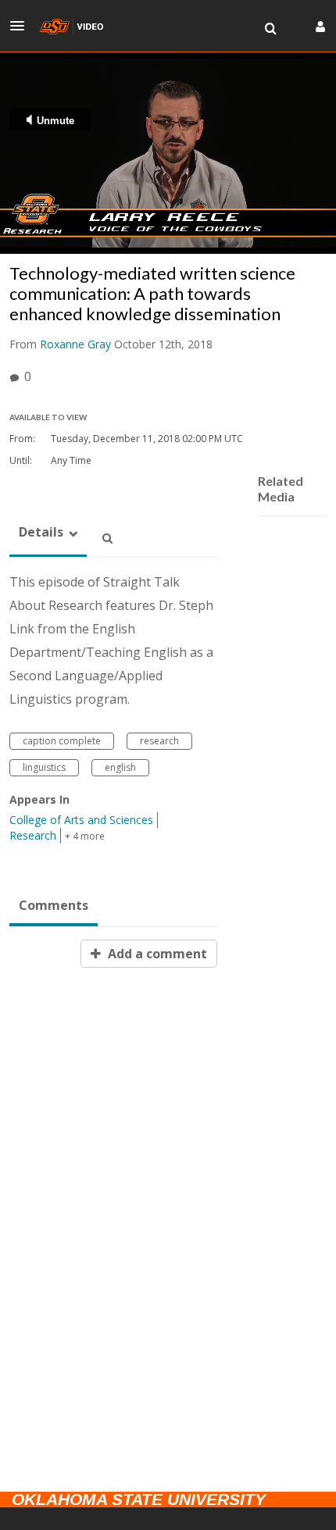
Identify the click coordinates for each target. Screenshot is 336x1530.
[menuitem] (270, 29)
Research (32, 835)
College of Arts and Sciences (81, 819)
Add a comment (156, 953)
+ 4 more (85, 836)
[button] (21, 26)
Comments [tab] (53, 905)
